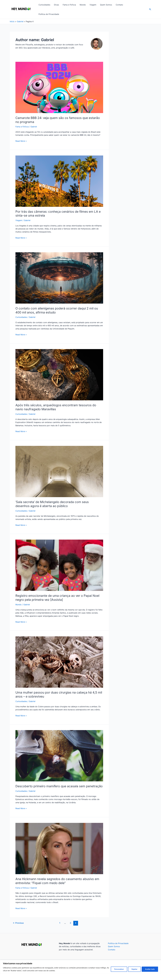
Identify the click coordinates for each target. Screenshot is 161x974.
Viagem (93, 5)
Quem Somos (106, 5)
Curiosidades (44, 5)
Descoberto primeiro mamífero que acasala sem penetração (59, 786)
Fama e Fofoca (69, 5)
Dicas (56, 5)
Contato (119, 5)
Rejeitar (134, 969)
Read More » (21, 141)
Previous (18, 923)
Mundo (83, 5)
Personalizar (119, 969)
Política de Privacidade (49, 14)
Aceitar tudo (150, 969)
